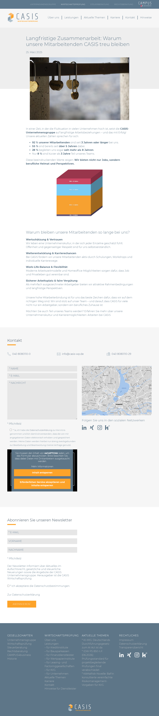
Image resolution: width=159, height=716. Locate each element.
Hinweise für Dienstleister (60, 688)
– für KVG (50, 669)
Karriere (115, 17)
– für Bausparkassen (57, 651)
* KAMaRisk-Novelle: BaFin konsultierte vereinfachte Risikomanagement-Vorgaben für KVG (98, 679)
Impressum (126, 640)
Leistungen (71, 17)
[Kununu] (107, 427)
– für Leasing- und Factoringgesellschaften (59, 664)
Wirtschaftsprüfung (73, 4)
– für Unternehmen (56, 673)
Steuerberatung (99, 4)
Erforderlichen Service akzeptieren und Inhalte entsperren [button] (42, 484)
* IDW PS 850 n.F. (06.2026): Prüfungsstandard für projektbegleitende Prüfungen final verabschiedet (95, 660)
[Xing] (92, 427)
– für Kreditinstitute (56, 647)
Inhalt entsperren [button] (42, 472)
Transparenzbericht (131, 647)
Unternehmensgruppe (43, 4)
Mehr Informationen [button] (42, 466)
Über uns (53, 17)
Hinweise (146, 17)
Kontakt (130, 17)
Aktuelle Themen (94, 17)
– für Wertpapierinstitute (60, 658)
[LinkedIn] (84, 427)
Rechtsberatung (123, 4)
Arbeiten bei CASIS (99, 315)
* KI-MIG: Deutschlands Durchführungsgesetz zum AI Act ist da (96, 644)
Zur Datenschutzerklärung (23, 594)
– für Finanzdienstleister (59, 655)
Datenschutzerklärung (41, 430)
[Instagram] (99, 427)
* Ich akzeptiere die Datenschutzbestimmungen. (39, 585)
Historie (12, 658)
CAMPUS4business (19, 655)
